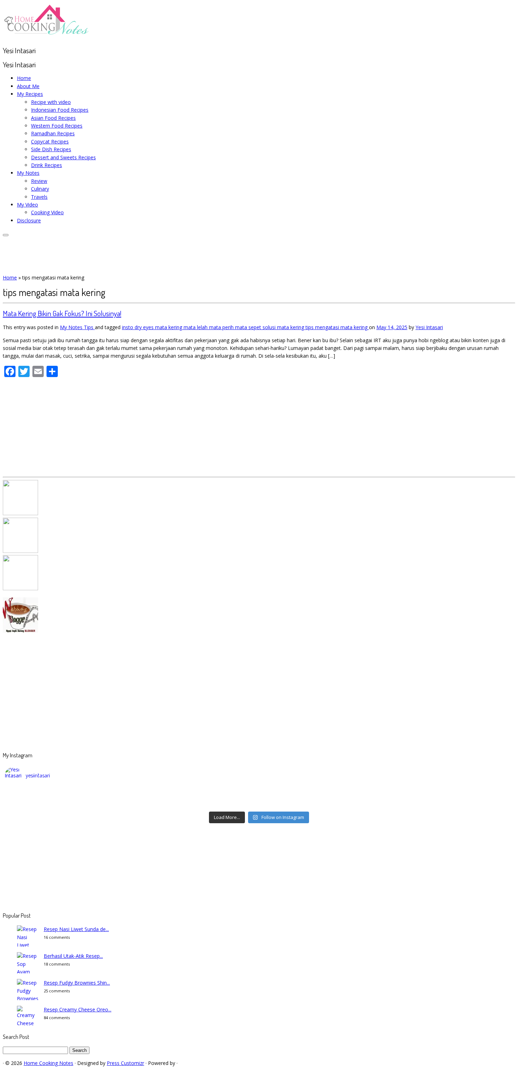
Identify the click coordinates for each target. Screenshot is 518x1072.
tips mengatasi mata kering (337, 327)
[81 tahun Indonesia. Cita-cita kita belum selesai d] (322, 794)
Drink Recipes (46, 165)
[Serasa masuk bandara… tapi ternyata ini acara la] (450, 803)
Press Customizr (125, 1063)
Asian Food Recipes (53, 118)
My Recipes (30, 94)
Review (39, 181)
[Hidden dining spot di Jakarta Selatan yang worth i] (195, 803)
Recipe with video (51, 102)
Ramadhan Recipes (53, 133)
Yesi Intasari (429, 327)
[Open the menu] (5, 235)
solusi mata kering (284, 327)
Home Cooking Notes (48, 1063)
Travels (39, 196)
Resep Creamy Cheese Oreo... (77, 1009)
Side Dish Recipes (51, 149)
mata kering (169, 327)
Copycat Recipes (50, 141)
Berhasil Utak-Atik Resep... (73, 956)
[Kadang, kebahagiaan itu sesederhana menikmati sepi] (68, 803)
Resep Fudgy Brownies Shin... (77, 982)
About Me (28, 86)
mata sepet (249, 327)
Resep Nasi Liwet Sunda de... (76, 929)
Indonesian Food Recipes (59, 109)
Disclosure (29, 220)
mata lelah (196, 327)
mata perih (222, 327)
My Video (27, 204)
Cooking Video (47, 212)
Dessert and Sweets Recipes (63, 157)
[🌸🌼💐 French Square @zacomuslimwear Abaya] (195, 794)
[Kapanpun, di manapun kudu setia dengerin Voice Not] (68, 794)
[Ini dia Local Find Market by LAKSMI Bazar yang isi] (450, 794)
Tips (89, 327)
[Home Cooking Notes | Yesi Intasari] (47, 36)
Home (24, 78)
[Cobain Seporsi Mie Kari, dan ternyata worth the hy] (322, 803)
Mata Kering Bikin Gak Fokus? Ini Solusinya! (62, 313)
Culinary (40, 188)
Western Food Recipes (56, 125)
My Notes (28, 173)
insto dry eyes (138, 327)
